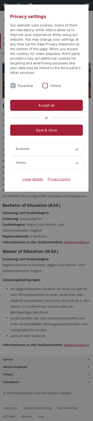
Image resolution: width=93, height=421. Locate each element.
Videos (55, 86)
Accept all (46, 105)
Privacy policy (59, 179)
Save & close (46, 130)
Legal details (32, 179)
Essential (25, 86)
